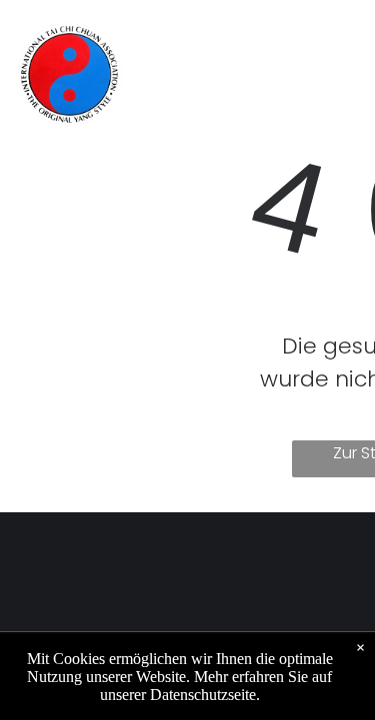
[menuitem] (207, 41)
